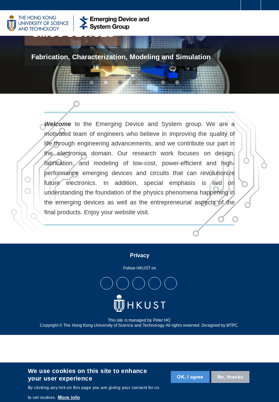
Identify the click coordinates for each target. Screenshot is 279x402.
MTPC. (232, 325)
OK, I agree (190, 377)
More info (69, 397)
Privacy (139, 255)
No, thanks (230, 377)
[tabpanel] (139, 64)
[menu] (269, 22)
